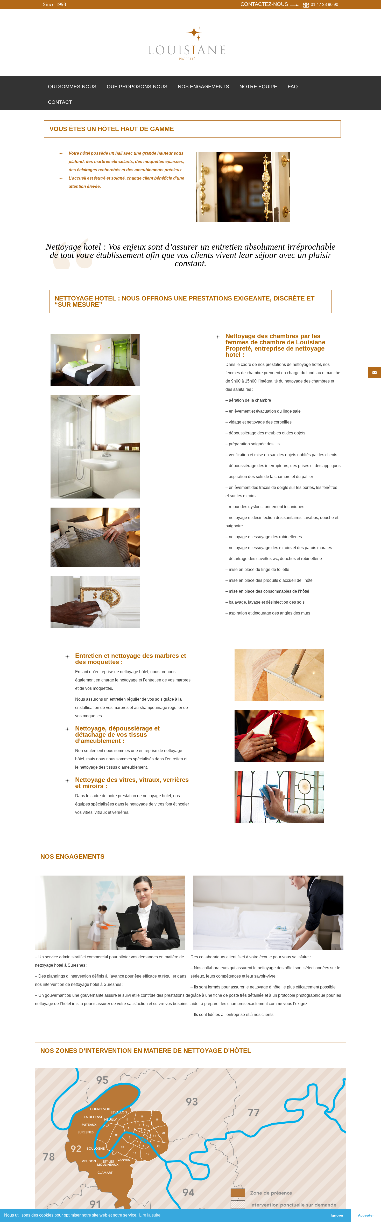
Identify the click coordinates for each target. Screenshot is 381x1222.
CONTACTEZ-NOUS (264, 4)
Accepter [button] (366, 1215)
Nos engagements (203, 86)
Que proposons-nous (137, 86)
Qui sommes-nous (72, 86)
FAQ (293, 86)
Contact (60, 102)
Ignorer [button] (337, 1215)
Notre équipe (258, 86)
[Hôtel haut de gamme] (188, 42)
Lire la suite (149, 1215)
